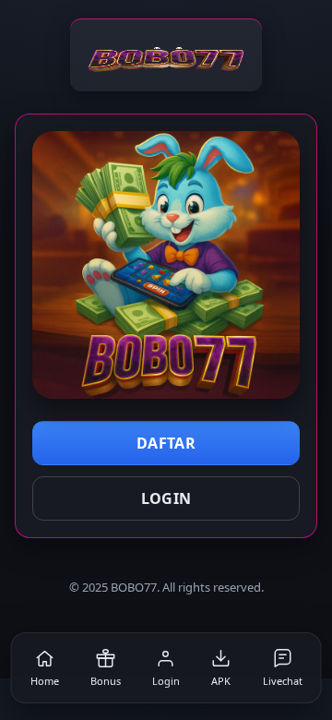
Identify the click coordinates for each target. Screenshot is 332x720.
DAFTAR (166, 443)
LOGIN (166, 498)
